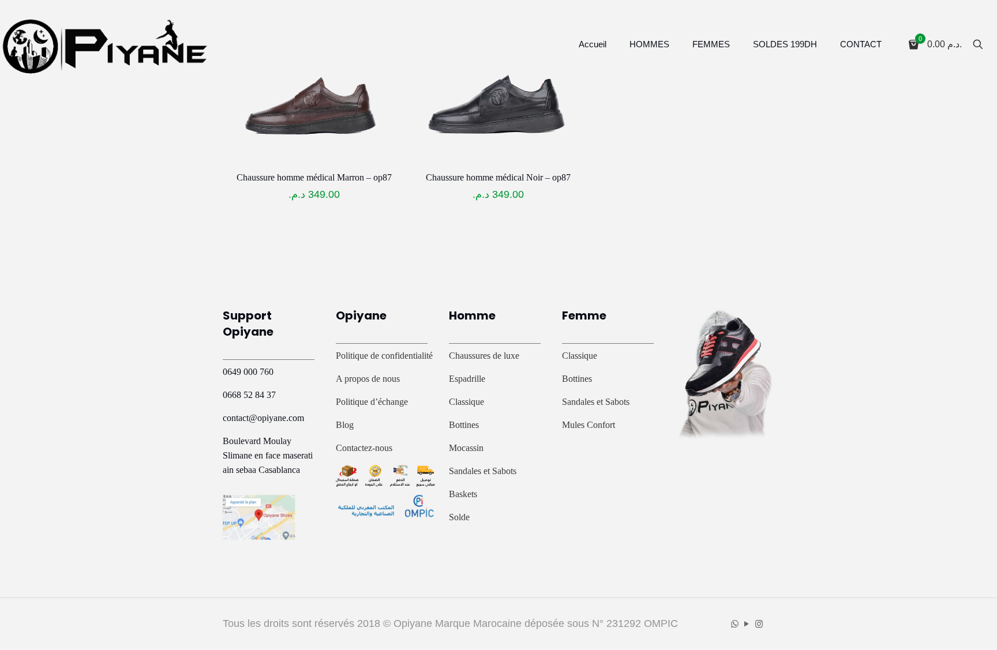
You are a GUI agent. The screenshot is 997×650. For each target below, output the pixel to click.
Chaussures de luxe (484, 355)
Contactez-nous (364, 448)
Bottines (464, 425)
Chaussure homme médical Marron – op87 (314, 177)
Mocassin (466, 448)
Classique (466, 402)
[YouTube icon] (747, 624)
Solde (459, 517)
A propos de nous (368, 379)
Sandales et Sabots (482, 471)
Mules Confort (588, 425)
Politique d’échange (372, 402)
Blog (345, 425)
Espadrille (467, 379)
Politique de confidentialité (384, 355)
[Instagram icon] (759, 624)
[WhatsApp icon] (734, 624)
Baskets (463, 494)
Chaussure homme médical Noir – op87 (498, 177)
